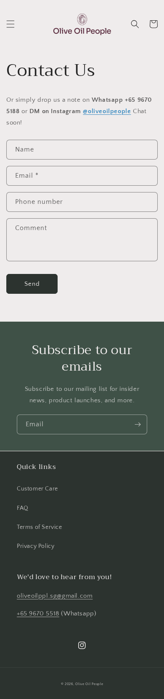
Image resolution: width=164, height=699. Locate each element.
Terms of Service (39, 527)
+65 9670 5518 (38, 613)
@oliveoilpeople (107, 111)
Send (32, 283)
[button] (10, 24)
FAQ (23, 508)
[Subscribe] (137, 424)
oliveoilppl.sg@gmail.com (55, 595)
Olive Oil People (89, 684)
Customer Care (37, 488)
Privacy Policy (35, 546)
